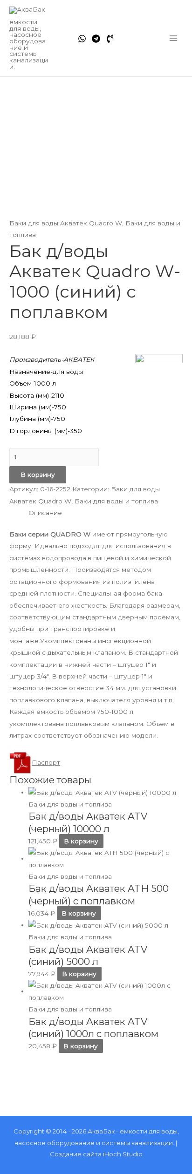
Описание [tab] (45, 512)
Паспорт (46, 762)
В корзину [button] (81, 841)
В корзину (38, 474)
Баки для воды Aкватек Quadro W (65, 223)
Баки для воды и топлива (116, 501)
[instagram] (110, 38)
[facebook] (82, 38)
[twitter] (96, 38)
